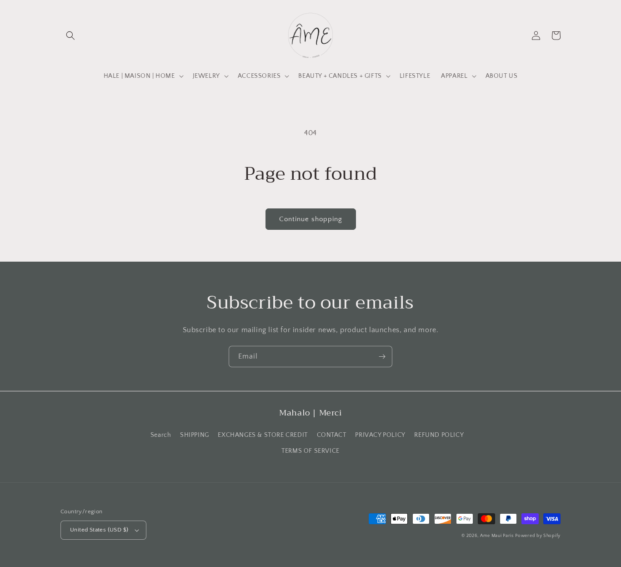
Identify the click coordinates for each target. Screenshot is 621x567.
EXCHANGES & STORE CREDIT (262, 435)
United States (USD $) (99, 529)
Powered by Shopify (538, 535)
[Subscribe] (382, 356)
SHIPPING (194, 435)
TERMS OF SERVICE (310, 451)
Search (160, 435)
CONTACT (331, 435)
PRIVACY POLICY (380, 435)
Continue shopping (310, 219)
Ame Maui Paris (497, 535)
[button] (70, 35)
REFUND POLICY (439, 435)
